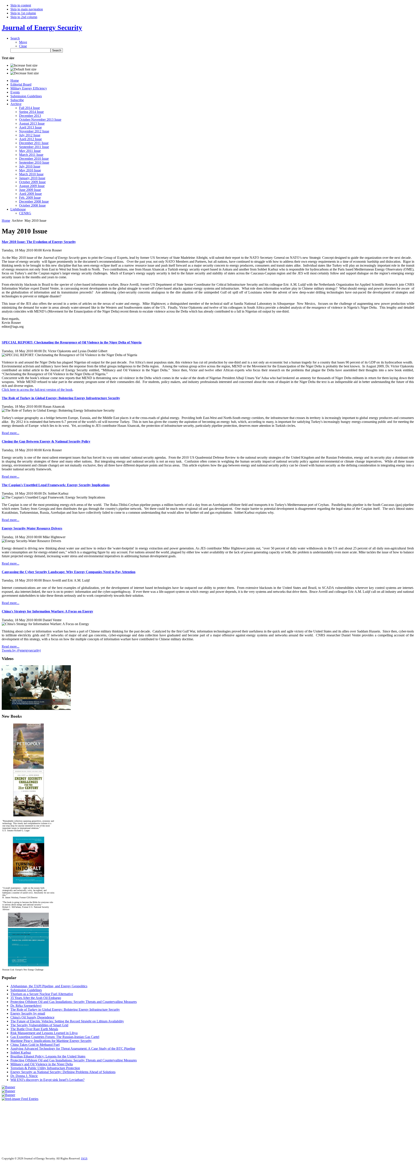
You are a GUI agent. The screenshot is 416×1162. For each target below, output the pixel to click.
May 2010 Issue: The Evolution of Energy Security (39, 242)
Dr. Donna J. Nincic (24, 1076)
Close (23, 46)
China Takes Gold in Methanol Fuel (35, 1044)
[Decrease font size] (24, 73)
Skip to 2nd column (23, 17)
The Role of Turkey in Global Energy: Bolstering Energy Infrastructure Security (61, 398)
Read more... (10, 433)
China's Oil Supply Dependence (32, 1017)
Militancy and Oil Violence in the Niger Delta (41, 1064)
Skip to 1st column (23, 13)
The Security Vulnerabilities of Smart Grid (39, 1025)
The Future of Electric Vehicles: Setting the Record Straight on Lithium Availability (67, 1021)
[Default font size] (23, 69)
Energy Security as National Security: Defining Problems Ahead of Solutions (62, 1072)
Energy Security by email (27, 1013)
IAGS (84, 1158)
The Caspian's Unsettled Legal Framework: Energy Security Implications (56, 485)
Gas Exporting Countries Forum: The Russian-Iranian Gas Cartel (54, 1037)
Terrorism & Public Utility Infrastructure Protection (45, 1068)
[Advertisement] (15, 1127)
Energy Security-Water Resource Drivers (32, 528)
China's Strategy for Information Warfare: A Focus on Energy (47, 611)
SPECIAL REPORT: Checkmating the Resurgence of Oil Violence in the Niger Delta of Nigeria (71, 342)
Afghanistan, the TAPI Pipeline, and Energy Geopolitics (48, 986)
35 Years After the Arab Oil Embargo (35, 998)
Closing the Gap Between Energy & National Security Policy (46, 441)
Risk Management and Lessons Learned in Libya (44, 1033)
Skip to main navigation (26, 9)
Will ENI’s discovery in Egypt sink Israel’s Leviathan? (47, 1080)
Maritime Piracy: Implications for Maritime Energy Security (51, 1041)
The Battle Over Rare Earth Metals (34, 1029)
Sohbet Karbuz (20, 1052)
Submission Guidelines (26, 990)
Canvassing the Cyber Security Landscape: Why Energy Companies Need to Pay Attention (68, 572)
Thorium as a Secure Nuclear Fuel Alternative (41, 994)
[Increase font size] (23, 65)
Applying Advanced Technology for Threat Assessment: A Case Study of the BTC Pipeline (72, 1048)
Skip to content (20, 5)
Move (23, 42)
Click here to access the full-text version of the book (37, 389)
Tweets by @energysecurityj (21, 650)
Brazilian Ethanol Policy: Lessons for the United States (47, 1056)
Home (6, 220)
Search (15, 38)
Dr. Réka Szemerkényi (25, 1005)
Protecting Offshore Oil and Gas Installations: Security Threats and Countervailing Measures (73, 1002)
